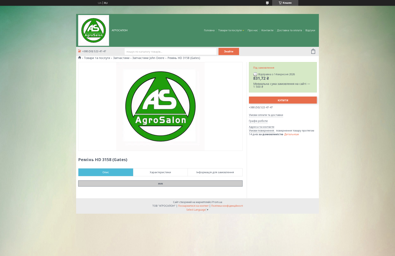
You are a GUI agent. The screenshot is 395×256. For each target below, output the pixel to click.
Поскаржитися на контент (193, 206)
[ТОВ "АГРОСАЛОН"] (93, 30)
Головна (209, 30)
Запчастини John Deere (148, 58)
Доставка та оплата (289, 30)
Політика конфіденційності (227, 206)
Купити (283, 100)
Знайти (228, 51)
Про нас (253, 30)
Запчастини (121, 58)
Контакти (267, 30)
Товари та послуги (230, 30)
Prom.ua (217, 202)
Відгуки (310, 30)
